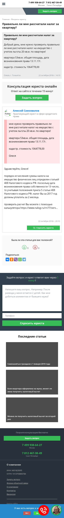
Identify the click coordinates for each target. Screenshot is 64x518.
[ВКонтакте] (7, 259)
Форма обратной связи (17, 483)
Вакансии (11, 494)
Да (37, 513)
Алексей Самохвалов (26, 110)
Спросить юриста (45, 227)
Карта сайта (12, 503)
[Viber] (16, 259)
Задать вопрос (50, 11)
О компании (12, 486)
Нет (26, 513)
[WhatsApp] (20, 259)
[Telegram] (24, 259)
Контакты (11, 490)
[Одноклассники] (11, 259)
